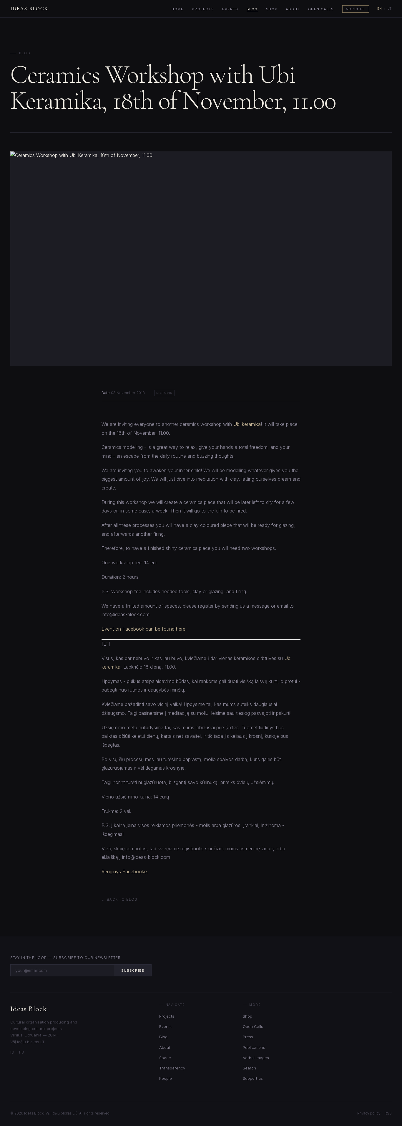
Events (230, 9)
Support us (253, 1078)
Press (248, 1036)
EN (379, 9)
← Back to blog (119, 899)
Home (177, 9)
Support (356, 9)
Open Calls (321, 9)
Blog (252, 9)
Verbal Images (256, 1057)
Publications (254, 1047)
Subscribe (132, 970)
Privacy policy (368, 1113)
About (293, 9)
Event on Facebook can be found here (143, 629)
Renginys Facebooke (124, 871)
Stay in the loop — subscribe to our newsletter (65, 958)
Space (165, 1057)
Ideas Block (29, 9)
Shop (272, 9)
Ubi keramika (247, 424)
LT (390, 9)
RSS (388, 1113)
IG (12, 1052)
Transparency (172, 1068)
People (165, 1078)
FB (21, 1052)
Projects (203, 9)
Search (249, 1068)
